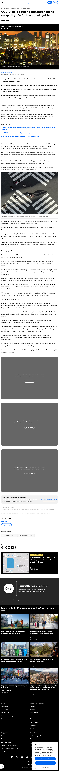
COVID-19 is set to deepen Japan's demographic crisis (20, 133)
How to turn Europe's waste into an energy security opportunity (13, 632)
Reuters (4, 28)
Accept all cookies (45, 758)
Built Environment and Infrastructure (16, 9)
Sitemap (29, 764)
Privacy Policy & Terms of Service (29, 761)
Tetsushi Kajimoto (6, 72)
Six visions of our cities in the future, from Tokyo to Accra (21, 136)
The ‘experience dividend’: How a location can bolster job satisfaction (42, 632)
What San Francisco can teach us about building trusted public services (14, 660)
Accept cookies (29, 381)
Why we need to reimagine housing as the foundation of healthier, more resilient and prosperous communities (44, 687)
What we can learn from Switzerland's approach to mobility (42, 660)
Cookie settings (45, 767)
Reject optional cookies (45, 763)
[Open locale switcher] (2, 766)
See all (4, 611)
